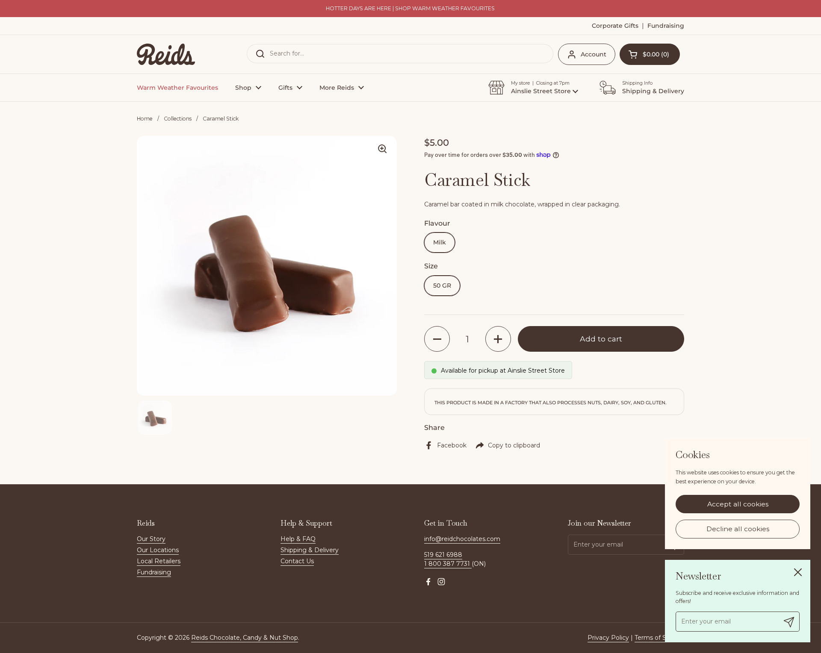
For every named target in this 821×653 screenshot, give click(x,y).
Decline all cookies (737, 529)
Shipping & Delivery (310, 550)
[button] (650, 54)
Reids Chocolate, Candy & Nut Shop (244, 637)
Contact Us (297, 561)
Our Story (151, 539)
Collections (178, 118)
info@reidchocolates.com (462, 539)
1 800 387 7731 (448, 564)
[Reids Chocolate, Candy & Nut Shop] (166, 54)
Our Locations (158, 550)
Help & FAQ (298, 539)
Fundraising (154, 572)
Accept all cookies (737, 504)
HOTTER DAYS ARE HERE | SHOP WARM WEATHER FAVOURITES (410, 8)
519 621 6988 (443, 555)
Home (145, 118)
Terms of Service (659, 637)
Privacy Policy (608, 637)
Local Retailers (158, 561)
